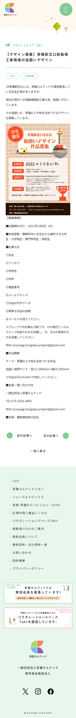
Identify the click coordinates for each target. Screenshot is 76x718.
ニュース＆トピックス (28, 497)
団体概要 (19, 560)
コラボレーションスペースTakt (35, 521)
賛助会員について (25, 536)
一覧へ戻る (38, 450)
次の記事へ (51, 436)
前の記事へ (24, 435)
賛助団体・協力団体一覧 (30, 544)
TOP (16, 481)
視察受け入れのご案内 (28, 528)
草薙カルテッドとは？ (28, 489)
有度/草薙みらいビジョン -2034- (37, 505)
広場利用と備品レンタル (30, 513)
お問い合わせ (22, 552)
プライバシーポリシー (28, 568)
